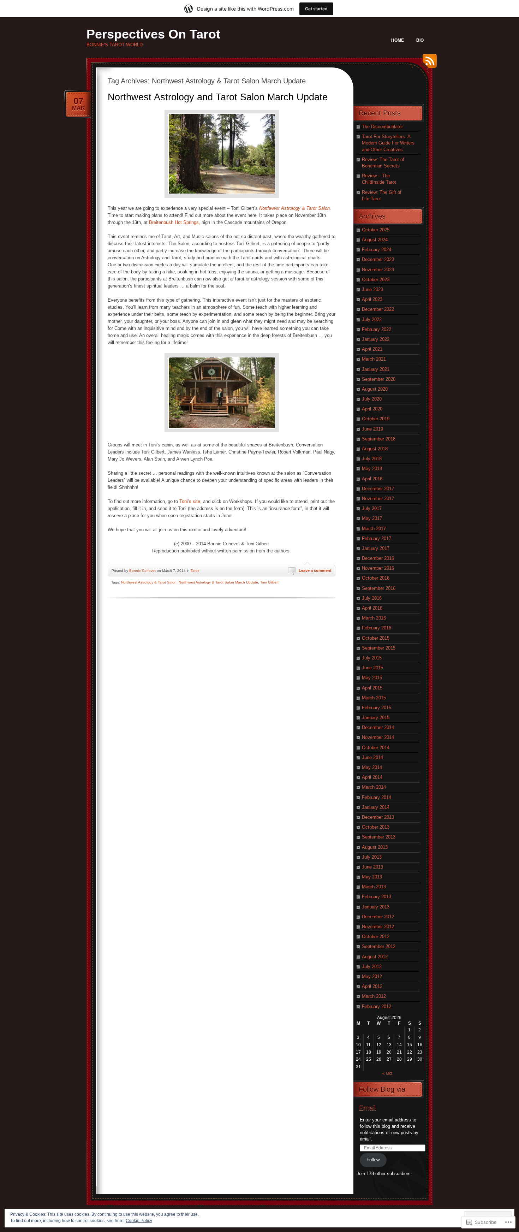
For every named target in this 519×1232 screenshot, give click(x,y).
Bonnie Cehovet (142, 571)
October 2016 (375, 578)
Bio (420, 40)
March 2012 (374, 996)
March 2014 (374, 787)
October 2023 (375, 279)
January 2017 (375, 548)
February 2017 (376, 538)
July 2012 (372, 966)
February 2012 (376, 1006)
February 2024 (376, 249)
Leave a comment (315, 570)
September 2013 (378, 837)
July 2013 (372, 857)
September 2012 (378, 946)
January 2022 (375, 339)
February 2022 (376, 329)
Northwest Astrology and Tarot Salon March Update (218, 97)
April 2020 (372, 408)
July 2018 (372, 458)
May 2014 (372, 767)
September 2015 (378, 648)
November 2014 (378, 737)
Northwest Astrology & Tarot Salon (294, 208)
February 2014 (376, 797)
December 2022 (378, 309)
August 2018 (375, 448)
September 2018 (378, 439)
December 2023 (378, 259)
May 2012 (372, 976)
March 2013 (374, 886)
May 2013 (372, 876)
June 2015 (372, 667)
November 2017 (378, 498)
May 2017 (372, 518)
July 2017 (372, 508)
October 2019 (375, 418)
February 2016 (376, 627)
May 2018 (372, 468)
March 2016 (374, 618)
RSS (428, 63)
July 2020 (372, 399)
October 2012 (375, 936)
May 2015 (372, 677)
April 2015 (372, 688)
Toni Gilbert (269, 582)
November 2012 (378, 926)
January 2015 (375, 717)
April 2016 (372, 608)
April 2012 (372, 986)
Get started (316, 8)
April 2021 (372, 349)
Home (397, 40)
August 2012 (375, 956)
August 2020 (375, 389)
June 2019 (372, 429)
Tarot (195, 571)
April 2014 (372, 777)
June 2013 (372, 867)
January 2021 (375, 369)
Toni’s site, (190, 501)
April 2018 (372, 478)
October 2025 (375, 229)
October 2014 (375, 747)
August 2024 (375, 239)
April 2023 (372, 299)
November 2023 (378, 269)
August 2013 (375, 847)
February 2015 (376, 707)
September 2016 (378, 588)
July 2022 (372, 319)
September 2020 (378, 379)
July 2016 (372, 598)
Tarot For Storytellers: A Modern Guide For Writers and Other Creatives (388, 143)
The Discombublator (382, 126)
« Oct (387, 1073)
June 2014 (372, 757)
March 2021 (374, 359)
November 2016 (378, 568)
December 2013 (378, 817)
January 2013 (375, 907)
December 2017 (378, 488)
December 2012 (378, 916)
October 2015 (375, 638)
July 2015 (372, 658)
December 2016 (378, 558)
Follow (373, 1159)
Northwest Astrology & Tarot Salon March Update (218, 582)
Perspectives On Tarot (153, 34)
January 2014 (375, 807)
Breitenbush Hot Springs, (174, 222)
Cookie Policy (139, 1220)
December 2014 (378, 727)
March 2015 (374, 697)
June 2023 (372, 289)
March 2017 (374, 528)
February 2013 (376, 896)
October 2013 (375, 827)
